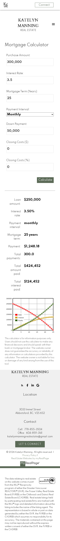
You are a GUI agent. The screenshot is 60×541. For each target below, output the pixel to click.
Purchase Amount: (18, 55)
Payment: (14, 246)
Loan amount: (15, 201)
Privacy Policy (29, 455)
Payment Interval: (18, 109)
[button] (22, 385)
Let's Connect (30, 444)
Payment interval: (15, 225)
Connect (44, 5)
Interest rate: (16, 213)
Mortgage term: (14, 237)
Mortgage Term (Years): (22, 91)
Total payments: (14, 256)
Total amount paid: (15, 270)
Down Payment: (16, 124)
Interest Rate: (15, 73)
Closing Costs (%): (18, 160)
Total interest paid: (16, 285)
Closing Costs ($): (17, 142)
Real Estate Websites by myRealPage (30, 458)
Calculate (45, 180)
